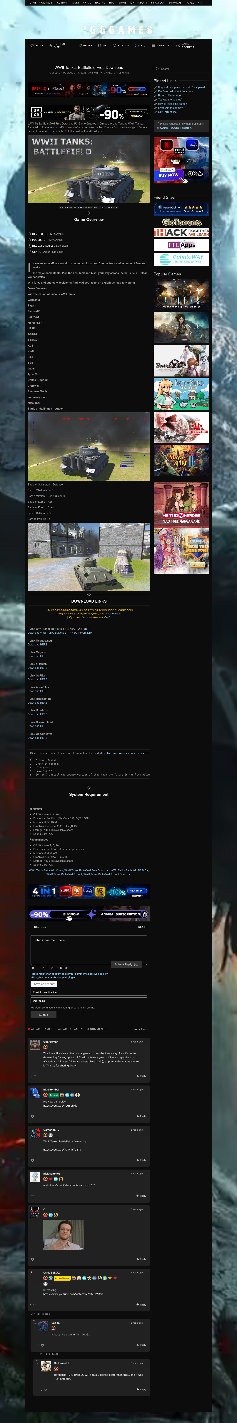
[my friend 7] (181, 259)
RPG (112, 2)
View (181, 293)
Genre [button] (88, 45)
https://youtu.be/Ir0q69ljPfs (60, 1105)
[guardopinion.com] (181, 208)
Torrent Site (60, 46)
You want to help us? (170, 99)
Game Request (113, 613)
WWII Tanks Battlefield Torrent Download (107, 874)
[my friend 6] (181, 244)
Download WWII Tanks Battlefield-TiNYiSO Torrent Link (60, 632)
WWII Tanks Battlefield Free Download (86, 870)
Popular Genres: (40, 2)
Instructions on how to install (129, 753)
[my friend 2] (181, 221)
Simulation (126, 2)
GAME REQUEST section (175, 127)
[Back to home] (118, 22)
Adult (75, 2)
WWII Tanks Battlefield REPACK (129, 870)
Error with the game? (170, 108)
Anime (87, 2)
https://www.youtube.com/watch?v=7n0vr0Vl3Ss (73, 1294)
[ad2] (179, 505)
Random (124, 45)
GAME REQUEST (188, 46)
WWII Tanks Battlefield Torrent (64, 874)
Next (142, 927)
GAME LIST (164, 45)
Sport (142, 2)
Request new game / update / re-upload (181, 87)
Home (39, 45)
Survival (175, 2)
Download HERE (37, 644)
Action (62, 2)
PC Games (106, 73)
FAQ (143, 45)
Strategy (158, 2)
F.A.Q (107, 617)
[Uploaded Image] (89, 1235)
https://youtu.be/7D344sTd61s (62, 1149)
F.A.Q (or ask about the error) (175, 91)
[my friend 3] (181, 232)
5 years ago (137, 1041)
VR (200, 2)
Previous (39, 927)
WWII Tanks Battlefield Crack (46, 870)
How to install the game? (172, 103)
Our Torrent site (167, 112)
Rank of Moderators (169, 95)
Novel (190, 2)
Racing (100, 2)
